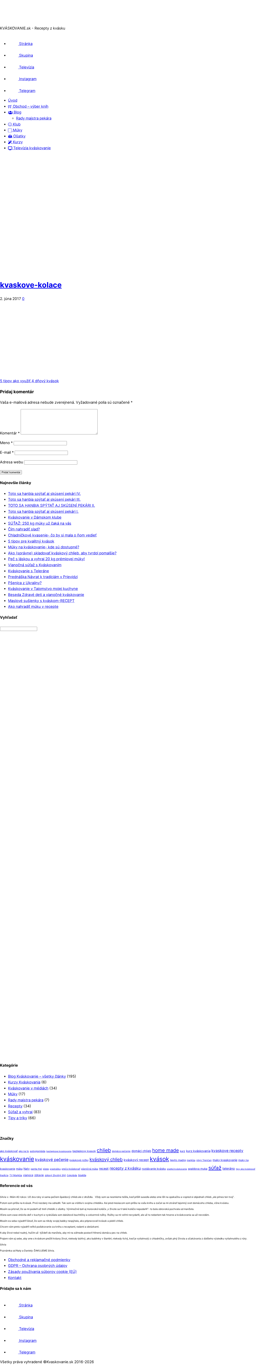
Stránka (25, 43)
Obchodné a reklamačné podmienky (39, 1259)
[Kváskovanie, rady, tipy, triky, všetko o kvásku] (16, 22)
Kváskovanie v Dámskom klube (34, 517)
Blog (17, 112)
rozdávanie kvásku (154, 1168)
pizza (46, 1168)
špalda (82, 1175)
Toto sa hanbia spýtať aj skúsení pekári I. (43, 511)
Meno (6, 442)
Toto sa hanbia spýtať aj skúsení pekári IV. (44, 493)
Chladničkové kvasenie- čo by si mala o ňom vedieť (52, 535)
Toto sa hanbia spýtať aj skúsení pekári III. (44, 499)
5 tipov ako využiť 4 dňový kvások (29, 381)
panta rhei (36, 1168)
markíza (191, 1160)
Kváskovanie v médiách (28, 1088)
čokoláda (72, 1175)
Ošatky (18, 136)
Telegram (26, 90)
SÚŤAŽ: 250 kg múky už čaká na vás (39, 523)
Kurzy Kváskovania (24, 1082)
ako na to (24, 1151)
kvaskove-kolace (31, 284)
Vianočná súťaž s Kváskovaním (34, 565)
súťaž (214, 1168)
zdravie (39, 1175)
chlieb (104, 1150)
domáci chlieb (141, 1151)
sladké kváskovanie (177, 1169)
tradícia (4, 1175)
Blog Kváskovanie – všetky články (37, 1076)
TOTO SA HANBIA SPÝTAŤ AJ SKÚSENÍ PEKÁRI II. (51, 505)
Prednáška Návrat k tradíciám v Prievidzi (43, 576)
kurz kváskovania (198, 1151)
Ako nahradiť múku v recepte (33, 606)
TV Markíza (15, 1175)
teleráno (228, 1168)
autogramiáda (37, 1151)
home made (165, 1150)
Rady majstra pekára (33, 118)
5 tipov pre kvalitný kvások (31, 541)
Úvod (12, 100)
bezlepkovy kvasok (84, 1151)
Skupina (25, 55)
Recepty (15, 1106)
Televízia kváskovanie (31, 148)
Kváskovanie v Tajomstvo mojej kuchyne (43, 588)
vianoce (28, 1175)
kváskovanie (17, 1158)
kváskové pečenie (51, 1159)
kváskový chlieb (106, 1159)
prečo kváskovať (71, 1168)
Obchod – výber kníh (30, 106)
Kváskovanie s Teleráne (28, 571)
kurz (182, 1151)
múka (19, 1168)
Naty (26, 1168)
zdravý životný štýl (55, 1175)
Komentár (10, 433)
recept (104, 1168)
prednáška (55, 1169)
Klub (16, 124)
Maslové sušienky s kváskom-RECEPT (41, 600)
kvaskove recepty (227, 1150)
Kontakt (14, 1277)
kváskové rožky (79, 1160)
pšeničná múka (89, 1168)
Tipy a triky (17, 1118)
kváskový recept (136, 1160)
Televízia (26, 67)
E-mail (7, 452)
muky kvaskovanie (225, 1160)
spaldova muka (197, 1168)
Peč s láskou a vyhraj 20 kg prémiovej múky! (46, 559)
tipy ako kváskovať (245, 1169)
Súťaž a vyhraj (20, 1112)
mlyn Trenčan (204, 1160)
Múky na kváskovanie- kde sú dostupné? (43, 547)
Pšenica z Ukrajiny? (25, 583)
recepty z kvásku (125, 1168)
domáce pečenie (121, 1151)
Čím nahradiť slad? (24, 529)
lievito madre (178, 1160)
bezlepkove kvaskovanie (58, 1151)
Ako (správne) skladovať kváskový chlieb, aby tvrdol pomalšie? (62, 553)
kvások (159, 1158)
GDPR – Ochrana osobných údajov (37, 1265)
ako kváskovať (9, 1151)
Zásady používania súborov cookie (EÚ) (42, 1271)
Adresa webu (11, 462)
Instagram (27, 79)
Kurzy (17, 142)
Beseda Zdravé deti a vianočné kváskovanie (46, 594)
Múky (17, 130)
